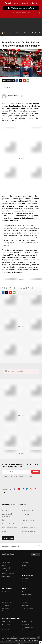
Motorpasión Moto (27, 594)
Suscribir (36, 472)
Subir (34, 554)
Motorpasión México (27, 630)
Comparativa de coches (10, 528)
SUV (3, 520)
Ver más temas (8, 538)
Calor (5, 33)
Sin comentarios (9, 81)
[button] (15, 96)
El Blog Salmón (26, 605)
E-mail (28, 80)
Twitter (20, 80)
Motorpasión (25, 592)
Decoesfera (5, 608)
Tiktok (3, 493)
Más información (6, 642)
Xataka (4, 565)
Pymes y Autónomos (27, 608)
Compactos (26, 514)
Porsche (18, 33)
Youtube (18, 489)
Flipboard (24, 80)
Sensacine (25, 578)
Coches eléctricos (28, 510)
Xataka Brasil (6, 624)
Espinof (24, 581)
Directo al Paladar (7, 592)
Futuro (4, 532)
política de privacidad (26, 476)
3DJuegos (25, 565)
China (11, 33)
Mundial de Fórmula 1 (27, 288)
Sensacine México (27, 624)
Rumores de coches (9, 524)
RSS (31, 489)
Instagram (23, 489)
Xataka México (6, 621)
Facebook (16, 80)
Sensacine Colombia (27, 627)
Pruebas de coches (28, 520)
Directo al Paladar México (9, 630)
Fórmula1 (13, 288)
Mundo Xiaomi (6, 576)
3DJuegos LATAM (27, 621)
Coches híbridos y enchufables (8, 515)
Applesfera (5, 571)
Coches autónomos (28, 528)
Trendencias (5, 605)
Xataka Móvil (6, 568)
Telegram (27, 489)
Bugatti (34, 33)
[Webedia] (8, 555)
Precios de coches (28, 524)
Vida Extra (24, 568)
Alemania (26, 33)
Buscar (39, 546)
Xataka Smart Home (8, 574)
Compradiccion (6, 611)
